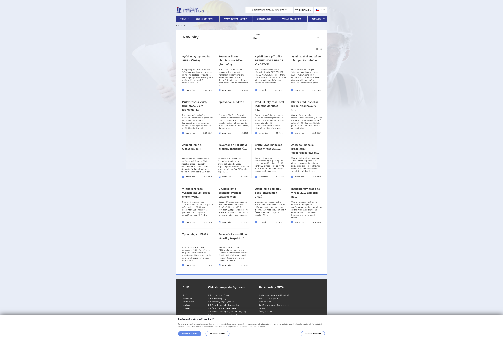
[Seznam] (321, 49)
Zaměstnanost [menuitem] (264, 19)
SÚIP (185, 295)
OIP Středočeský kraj (217, 298)
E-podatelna (188, 298)
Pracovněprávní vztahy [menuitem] (235, 19)
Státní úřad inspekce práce (190, 10)
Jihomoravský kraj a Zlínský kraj (268, 10)
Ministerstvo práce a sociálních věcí (274, 295)
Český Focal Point (266, 311)
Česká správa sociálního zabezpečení (275, 305)
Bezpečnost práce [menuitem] (205, 19)
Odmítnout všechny (217, 334)
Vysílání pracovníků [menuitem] (292, 19)
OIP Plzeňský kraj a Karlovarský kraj (223, 305)
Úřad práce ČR (265, 302)
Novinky (186, 305)
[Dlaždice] (317, 49)
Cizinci (262, 308)
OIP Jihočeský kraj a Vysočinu (221, 302)
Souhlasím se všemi (189, 334)
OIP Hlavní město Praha (218, 295)
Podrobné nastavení (313, 334)
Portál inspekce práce (268, 298)
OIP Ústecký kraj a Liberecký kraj (222, 308)
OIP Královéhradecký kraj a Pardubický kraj (227, 311)
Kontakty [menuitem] (316, 19)
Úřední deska (188, 302)
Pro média (187, 308)
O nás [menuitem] (183, 19)
